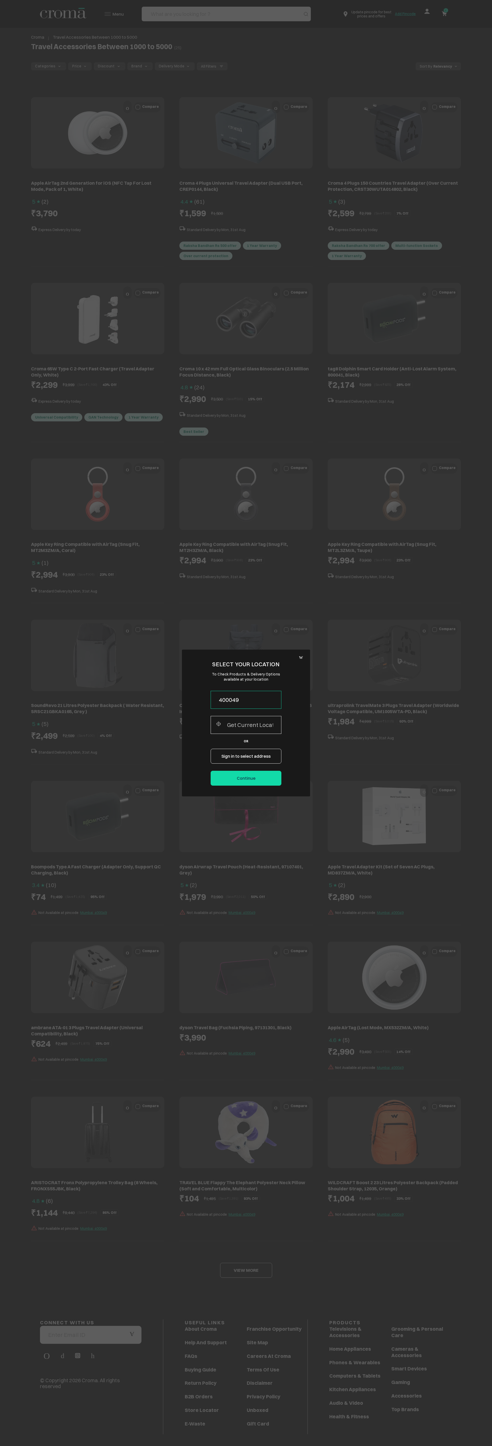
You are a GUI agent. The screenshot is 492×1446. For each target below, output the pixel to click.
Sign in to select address (246, 756)
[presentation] (246, 700)
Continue (246, 778)
